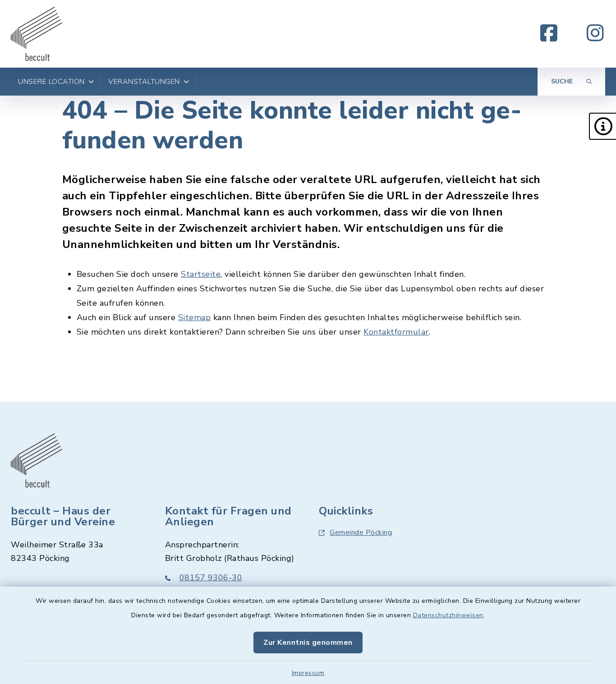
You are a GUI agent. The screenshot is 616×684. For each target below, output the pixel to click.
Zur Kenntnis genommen (308, 642)
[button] (602, 126)
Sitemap (194, 317)
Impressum (308, 673)
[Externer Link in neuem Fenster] (549, 34)
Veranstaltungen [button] (144, 82)
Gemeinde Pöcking (361, 532)
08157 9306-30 (211, 577)
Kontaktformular (396, 331)
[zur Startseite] (36, 34)
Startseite (201, 274)
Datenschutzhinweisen (448, 615)
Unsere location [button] (51, 82)
